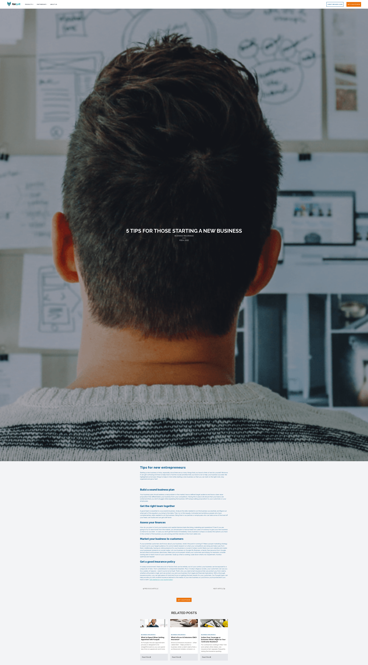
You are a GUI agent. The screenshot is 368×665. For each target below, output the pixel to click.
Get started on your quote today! (161, 580)
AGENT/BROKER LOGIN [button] (334, 4)
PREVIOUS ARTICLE (151, 589)
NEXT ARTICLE (218, 589)
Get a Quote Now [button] (353, 4)
